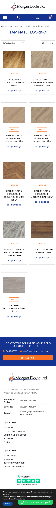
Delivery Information (14, 466)
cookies (35, 496)
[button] (48, 42)
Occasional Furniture (14, 431)
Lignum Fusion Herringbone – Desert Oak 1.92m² (14, 138)
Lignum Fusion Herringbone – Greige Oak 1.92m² (42, 138)
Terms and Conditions (15, 463)
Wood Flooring (25, 26)
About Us (8, 459)
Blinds (7, 442)
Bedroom (8, 427)
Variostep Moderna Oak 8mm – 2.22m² (42, 251)
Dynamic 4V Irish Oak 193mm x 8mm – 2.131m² (14, 82)
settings (21, 499)
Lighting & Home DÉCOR (15, 435)
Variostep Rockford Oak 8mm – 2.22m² (14, 308)
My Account (10, 455)
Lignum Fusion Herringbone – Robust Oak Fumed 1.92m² (14, 195)
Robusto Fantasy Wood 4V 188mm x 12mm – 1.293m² (14, 252)
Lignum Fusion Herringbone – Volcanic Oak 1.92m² (42, 194)
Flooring (13, 26)
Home (4, 26)
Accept (7, 504)
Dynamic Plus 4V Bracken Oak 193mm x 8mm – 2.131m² (42, 82)
